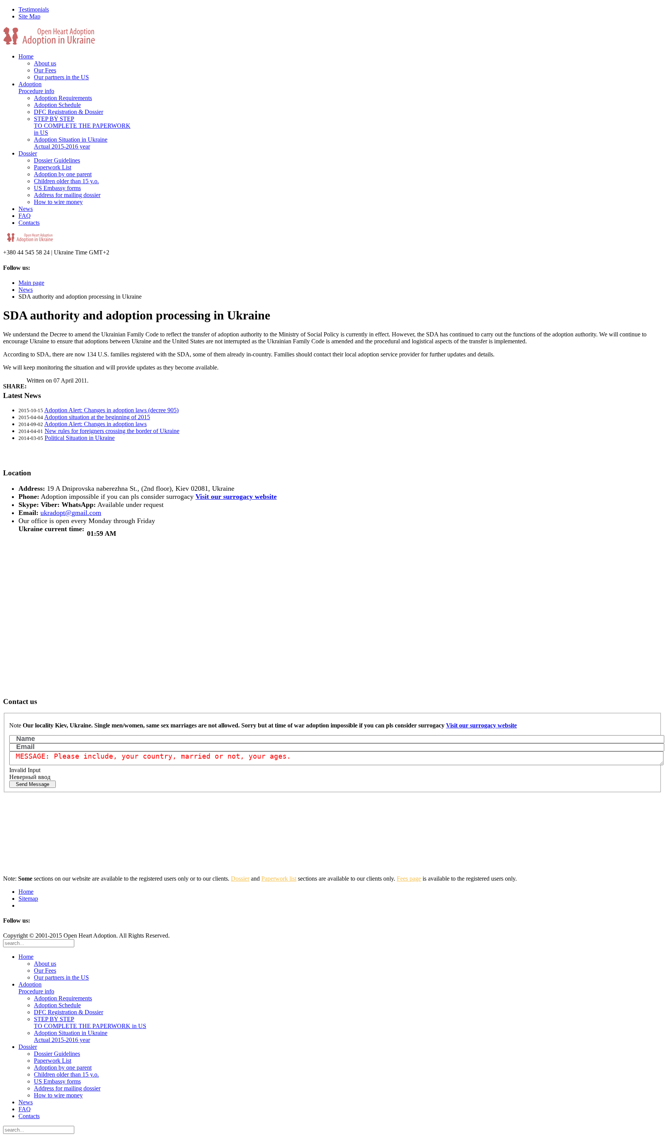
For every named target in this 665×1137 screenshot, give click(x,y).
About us (45, 63)
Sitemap (28, 898)
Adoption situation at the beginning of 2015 (97, 417)
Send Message (32, 784)
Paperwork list (278, 878)
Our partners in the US (61, 77)
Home (25, 56)
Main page (31, 282)
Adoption (36, 87)
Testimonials (33, 9)
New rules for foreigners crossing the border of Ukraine (112, 431)
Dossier (27, 153)
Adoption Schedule (57, 105)
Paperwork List (52, 167)
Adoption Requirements (63, 98)
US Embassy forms (57, 188)
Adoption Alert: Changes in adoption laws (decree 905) (111, 410)
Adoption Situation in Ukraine (70, 143)
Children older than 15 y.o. (66, 181)
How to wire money (58, 202)
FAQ (24, 215)
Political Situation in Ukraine (80, 438)
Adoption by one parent (63, 174)
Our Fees (45, 70)
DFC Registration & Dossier (68, 112)
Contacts (29, 222)
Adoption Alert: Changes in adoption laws (95, 424)
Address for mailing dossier (67, 195)
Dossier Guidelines (57, 160)
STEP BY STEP (82, 125)
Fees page (409, 878)
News (25, 209)
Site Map (29, 16)
